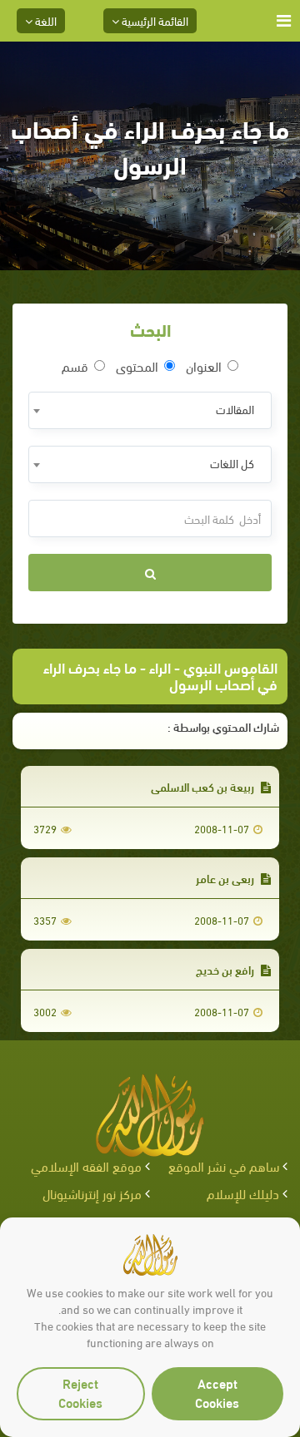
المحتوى (137, 366)
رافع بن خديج (226, 969)
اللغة (44, 20)
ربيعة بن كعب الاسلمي (204, 786)
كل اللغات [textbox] (232, 463)
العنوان (204, 366)
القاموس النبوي (230, 666)
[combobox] (150, 410)
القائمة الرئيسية (153, 20)
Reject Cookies (80, 1392)
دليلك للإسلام (243, 1192)
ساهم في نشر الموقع (223, 1165)
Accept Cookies (217, 1392)
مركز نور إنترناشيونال (92, 1192)
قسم (75, 366)
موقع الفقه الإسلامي (86, 1165)
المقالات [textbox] (235, 408)
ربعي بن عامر (226, 877)
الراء (160, 666)
